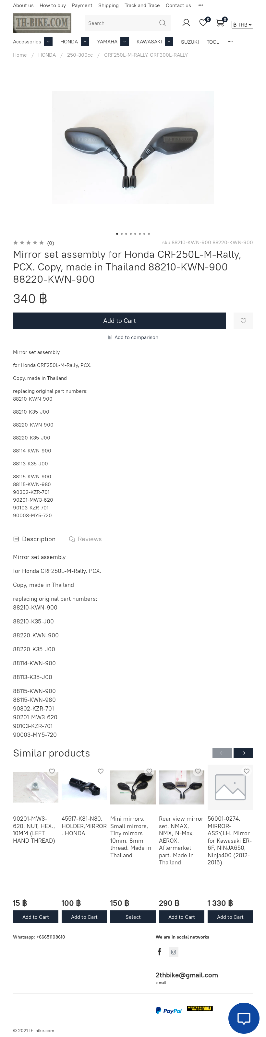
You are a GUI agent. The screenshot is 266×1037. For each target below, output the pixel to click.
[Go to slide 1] (117, 234)
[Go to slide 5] (135, 234)
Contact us (178, 5)
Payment (82, 5)
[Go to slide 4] (131, 234)
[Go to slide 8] (149, 234)
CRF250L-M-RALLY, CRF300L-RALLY (146, 54)
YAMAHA (107, 41)
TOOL (213, 42)
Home (20, 54)
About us (23, 5)
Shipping (108, 5)
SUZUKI (190, 42)
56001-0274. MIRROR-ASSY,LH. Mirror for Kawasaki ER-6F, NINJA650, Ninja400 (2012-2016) (230, 840)
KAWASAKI (149, 41)
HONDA (69, 41)
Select (133, 916)
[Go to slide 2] (122, 234)
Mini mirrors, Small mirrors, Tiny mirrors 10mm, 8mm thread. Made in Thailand (130, 837)
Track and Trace (142, 5)
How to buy (53, 5)
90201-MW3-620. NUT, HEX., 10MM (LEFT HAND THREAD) (34, 829)
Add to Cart (35, 916)
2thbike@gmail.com (187, 975)
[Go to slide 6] (140, 234)
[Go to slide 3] (126, 234)
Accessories (27, 41)
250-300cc (80, 54)
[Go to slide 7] (144, 234)
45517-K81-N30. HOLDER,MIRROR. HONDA (84, 826)
